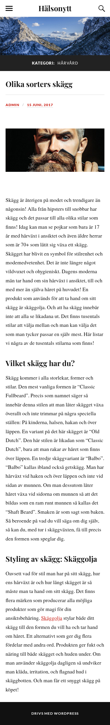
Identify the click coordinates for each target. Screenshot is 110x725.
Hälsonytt (55, 8)
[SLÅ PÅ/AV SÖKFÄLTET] (100, 9)
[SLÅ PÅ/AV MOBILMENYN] (9, 9)
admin (12, 105)
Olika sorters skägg (39, 84)
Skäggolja (51, 617)
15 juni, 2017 (40, 105)
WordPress (66, 713)
